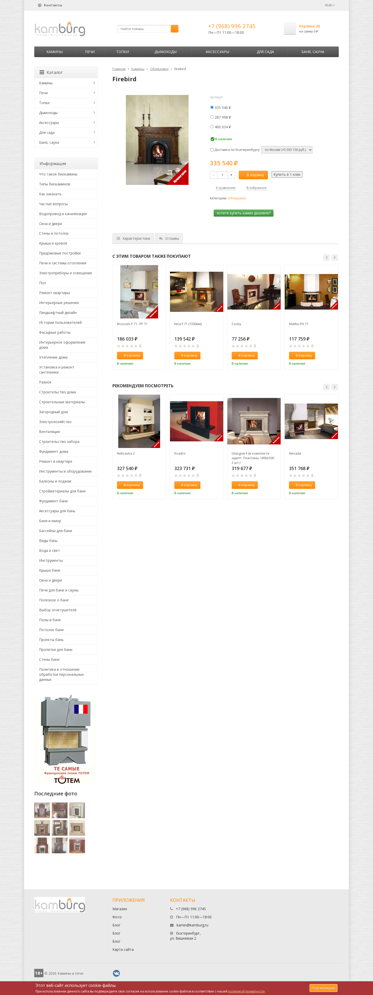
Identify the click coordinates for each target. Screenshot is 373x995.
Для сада (265, 51)
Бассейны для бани (55, 530)
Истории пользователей (60, 322)
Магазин (119, 908)
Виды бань (48, 540)
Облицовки (159, 69)
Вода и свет (49, 550)
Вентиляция (49, 431)
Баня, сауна (312, 51)
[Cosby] (254, 291)
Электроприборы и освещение (65, 272)
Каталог (55, 72)
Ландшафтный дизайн (58, 312)
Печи (90, 51)
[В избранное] (160, 355)
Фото (117, 916)
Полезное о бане (54, 600)
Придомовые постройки (60, 253)
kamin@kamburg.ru (192, 925)
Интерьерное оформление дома (62, 345)
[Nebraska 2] (139, 421)
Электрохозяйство (55, 421)
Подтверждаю (323, 988)
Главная (119, 69)
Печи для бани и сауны (58, 590)
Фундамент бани (53, 501)
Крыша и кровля (53, 243)
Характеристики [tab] (136, 238)
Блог (116, 925)
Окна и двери (50, 223)
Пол (42, 282)
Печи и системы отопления (62, 263)
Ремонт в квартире (55, 461)
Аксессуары (217, 51)
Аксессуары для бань (57, 510)
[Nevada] (311, 421)
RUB (328, 5)
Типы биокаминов (54, 184)
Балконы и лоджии (55, 481)
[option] (139, 317)
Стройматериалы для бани (62, 491)
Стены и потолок (54, 233)
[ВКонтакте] (116, 973)
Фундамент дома (53, 451)
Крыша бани (49, 570)
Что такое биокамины (58, 174)
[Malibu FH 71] (311, 291)
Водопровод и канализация (63, 213)
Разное (45, 382)
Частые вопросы (53, 203)
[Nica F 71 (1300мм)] (196, 291)
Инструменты (51, 560)
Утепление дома (53, 357)
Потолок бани (51, 629)
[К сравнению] (151, 355)
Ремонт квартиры (54, 292)
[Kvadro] (196, 421)
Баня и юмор (50, 520)
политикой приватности (246, 991)
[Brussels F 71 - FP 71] (139, 291)
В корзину (255, 174)
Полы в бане (50, 619)
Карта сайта (123, 949)
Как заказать (50, 193)
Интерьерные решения (59, 302)
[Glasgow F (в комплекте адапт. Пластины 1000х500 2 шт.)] (254, 421)
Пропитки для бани (55, 649)
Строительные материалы (62, 401)
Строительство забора (59, 441)
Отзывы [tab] (172, 238)
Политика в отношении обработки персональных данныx (61, 674)
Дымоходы (166, 51)
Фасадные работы (55, 332)
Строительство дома (57, 392)
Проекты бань (51, 639)
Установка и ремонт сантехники (56, 370)
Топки (122, 51)
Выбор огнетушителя (57, 609)
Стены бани (49, 659)
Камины (54, 51)
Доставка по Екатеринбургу (237, 149)
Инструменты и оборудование (65, 471)
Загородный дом (53, 411)
